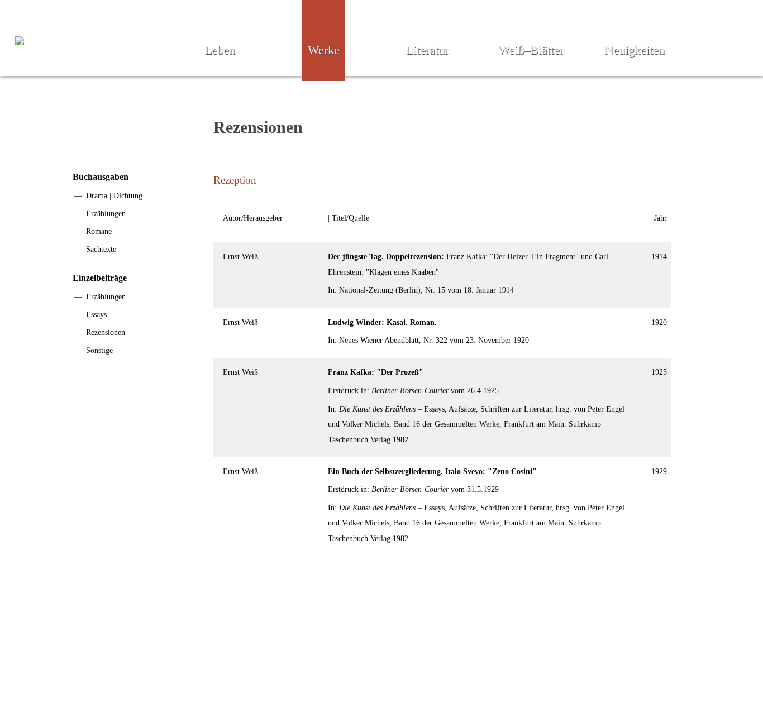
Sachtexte (101, 249)
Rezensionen (105, 332)
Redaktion (277, 659)
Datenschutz (534, 659)
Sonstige (99, 350)
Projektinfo (342, 659)
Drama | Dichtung (114, 195)
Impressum (465, 659)
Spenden (404, 659)
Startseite (216, 659)
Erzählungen (106, 213)
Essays (96, 314)
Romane (99, 231)
